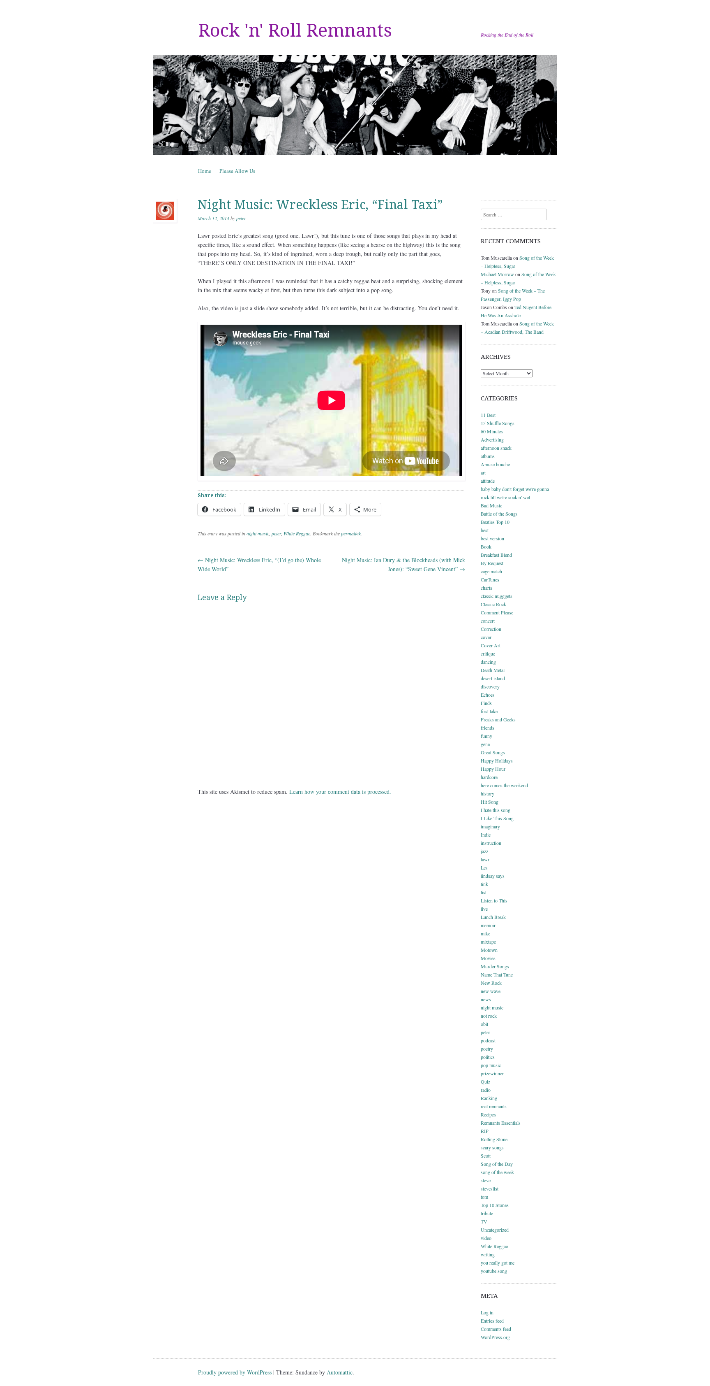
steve (486, 1180)
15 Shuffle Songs (497, 423)
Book (486, 546)
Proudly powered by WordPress (235, 1372)
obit (484, 1024)
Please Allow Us (237, 170)
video (486, 1238)
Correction (491, 629)
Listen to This (494, 900)
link (484, 884)
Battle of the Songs (499, 513)
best (485, 530)
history (487, 793)
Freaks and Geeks (498, 719)
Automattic (340, 1372)
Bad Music (491, 505)
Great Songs (493, 752)
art (483, 472)
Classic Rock (493, 604)
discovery (490, 686)
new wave (490, 991)
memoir (488, 925)
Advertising (492, 439)
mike (485, 933)
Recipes (488, 1114)
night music (258, 533)
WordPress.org (495, 1337)
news (486, 999)
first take (489, 711)
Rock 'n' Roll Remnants (295, 30)
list (483, 892)
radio (486, 1089)
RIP (485, 1131)
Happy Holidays (497, 760)
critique (488, 653)
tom (484, 1196)
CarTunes (490, 579)
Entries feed (492, 1320)
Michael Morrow (497, 274)
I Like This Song (497, 818)
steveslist (489, 1188)
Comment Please (497, 612)
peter (241, 218)
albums (488, 456)
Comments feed (496, 1329)
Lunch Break (493, 917)
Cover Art (490, 645)
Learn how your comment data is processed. (340, 791)
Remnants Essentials (501, 1122)
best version (492, 538)
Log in (487, 1312)
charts (486, 587)
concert (488, 620)
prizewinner (492, 1073)
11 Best (488, 415)
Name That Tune (497, 974)
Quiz (485, 1081)
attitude (488, 480)
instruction (491, 843)
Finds (486, 703)
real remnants (494, 1106)
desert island (493, 678)
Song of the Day (497, 1163)
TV (484, 1221)
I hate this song (495, 810)
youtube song (494, 1270)
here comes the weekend (504, 785)
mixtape (488, 941)
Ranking (489, 1098)
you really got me (497, 1262)
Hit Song (489, 801)
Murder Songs (495, 966)
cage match (491, 571)
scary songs (492, 1147)
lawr (485, 859)
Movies (488, 958)
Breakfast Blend (496, 554)
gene (485, 744)
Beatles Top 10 (495, 522)
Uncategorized (495, 1229)
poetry (487, 1048)
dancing (488, 661)
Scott (486, 1155)
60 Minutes (492, 431)
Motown (489, 949)
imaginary (490, 826)
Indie (486, 834)
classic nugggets (496, 596)
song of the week (497, 1172)
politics (488, 1056)
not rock (489, 1015)
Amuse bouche (495, 464)
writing (488, 1254)
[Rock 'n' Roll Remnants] (355, 105)
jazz (484, 851)
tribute (487, 1213)
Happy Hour (493, 768)
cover (486, 637)
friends (487, 727)
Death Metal (493, 670)
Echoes (488, 694)
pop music (491, 1065)
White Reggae (297, 533)
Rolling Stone (494, 1139)
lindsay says (493, 875)
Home (204, 170)
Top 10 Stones (495, 1205)
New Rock (491, 982)
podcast (488, 1040)
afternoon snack (496, 447)
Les (484, 867)
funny (486, 736)
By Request (492, 563)
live (484, 908)
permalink (351, 533)
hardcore (489, 777)
